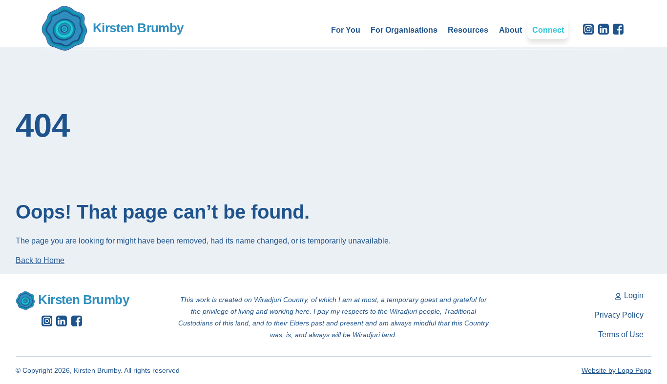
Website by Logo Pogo (616, 370)
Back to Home (40, 260)
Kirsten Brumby (138, 28)
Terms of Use (621, 334)
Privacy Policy (619, 315)
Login (633, 295)
